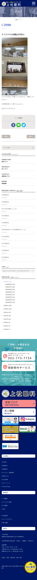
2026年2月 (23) (10, 299)
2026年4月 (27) (10, 294)
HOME (16, 19)
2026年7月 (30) (10, 286)
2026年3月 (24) (10, 297)
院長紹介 (5, 469)
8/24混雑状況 (5, 250)
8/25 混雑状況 (5, 236)
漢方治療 (5, 522)
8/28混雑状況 (5, 202)
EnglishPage (6, 486)
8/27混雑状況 (5, 215)
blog (6, 25)
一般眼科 (5, 498)
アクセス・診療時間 (8, 472)
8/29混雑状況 (5, 195)
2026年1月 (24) (10, 302)
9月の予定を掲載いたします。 (10, 208)
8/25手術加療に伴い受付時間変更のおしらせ (14, 229)
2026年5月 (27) (10, 292)
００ (32, 270)
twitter (24, 125)
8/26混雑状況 (5, 222)
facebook (13, 125)
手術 (4, 509)
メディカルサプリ (8, 519)
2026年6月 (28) (10, 289)
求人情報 (5, 479)
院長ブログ (6, 476)
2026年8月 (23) (10, 284)
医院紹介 (5, 465)
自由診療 (5, 515)
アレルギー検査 (7, 502)
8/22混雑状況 (5, 257)
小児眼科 (5, 505)
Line (18, 125)
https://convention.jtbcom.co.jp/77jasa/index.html (16, 270)
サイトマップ (6, 483)
